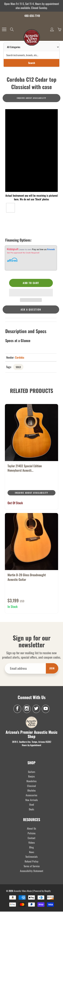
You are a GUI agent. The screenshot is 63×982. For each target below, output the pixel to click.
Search (31, 63)
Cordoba (19, 357)
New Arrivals (31, 800)
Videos (31, 842)
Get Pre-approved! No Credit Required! (23, 252)
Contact (31, 838)
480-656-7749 (32, 16)
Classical (31, 786)
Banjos (31, 776)
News (31, 852)
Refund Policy (31, 861)
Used (31, 804)
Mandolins (31, 781)
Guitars (31, 772)
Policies (32, 833)
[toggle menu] (4, 29)
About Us (31, 828)
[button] (31, 292)
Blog (31, 847)
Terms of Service (32, 866)
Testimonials (31, 856)
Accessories (31, 795)
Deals (31, 809)
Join (52, 668)
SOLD (18, 367)
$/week (51, 249)
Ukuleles (31, 790)
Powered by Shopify (42, 891)
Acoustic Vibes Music (23, 891)
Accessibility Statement (31, 871)
